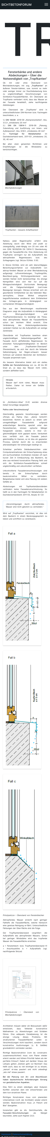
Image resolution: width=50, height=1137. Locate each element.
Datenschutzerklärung (22, 1134)
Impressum (6, 1134)
